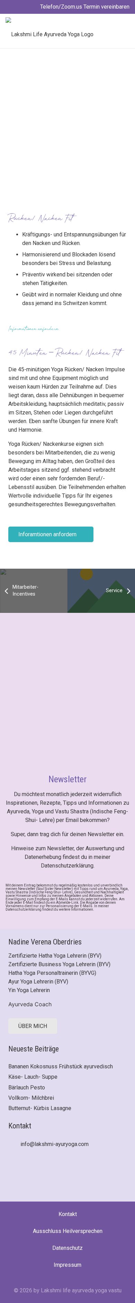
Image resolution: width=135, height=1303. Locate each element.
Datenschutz (67, 1248)
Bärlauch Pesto (26, 1087)
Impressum (67, 1265)
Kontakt (67, 1214)
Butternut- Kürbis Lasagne (39, 1108)
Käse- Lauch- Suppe (32, 1077)
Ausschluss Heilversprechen (67, 1231)
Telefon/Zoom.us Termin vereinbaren (84, 6)
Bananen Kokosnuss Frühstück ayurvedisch (60, 1066)
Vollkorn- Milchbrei (31, 1098)
